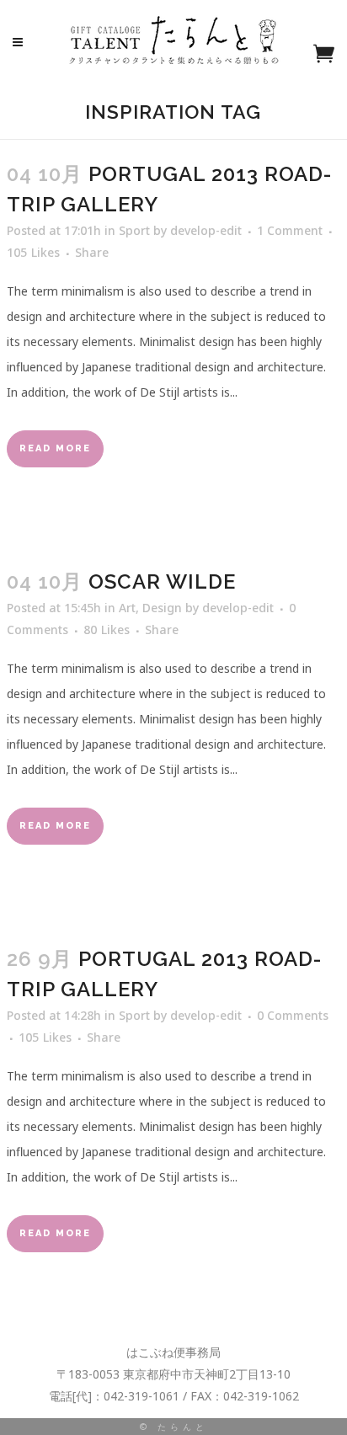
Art (127, 608)
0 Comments (292, 1015)
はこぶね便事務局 (173, 1352)
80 (106, 630)
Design (162, 608)
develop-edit (206, 230)
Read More (55, 448)
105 (33, 253)
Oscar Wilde (162, 581)
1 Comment (290, 230)
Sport (134, 230)
